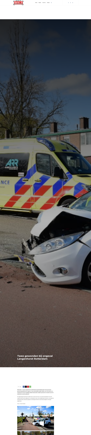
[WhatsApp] (30, 387)
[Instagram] (73, 3)
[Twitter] (70, 3)
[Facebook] (68, 3)
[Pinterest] (28, 387)
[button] (51, 3)
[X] (26, 387)
